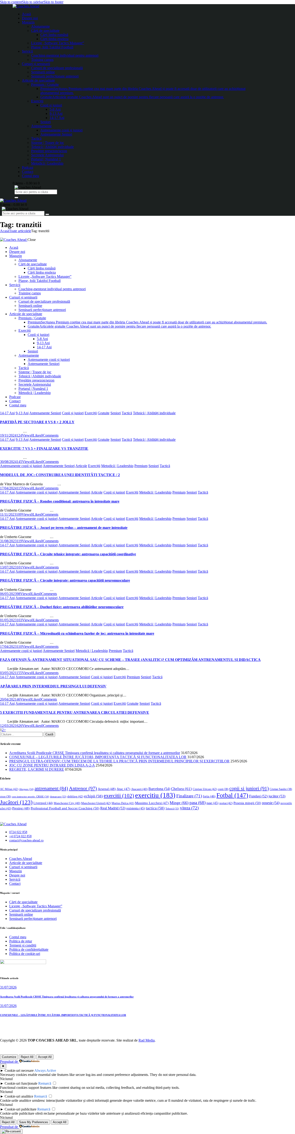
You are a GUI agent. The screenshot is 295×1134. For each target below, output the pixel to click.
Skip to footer (53, 2)
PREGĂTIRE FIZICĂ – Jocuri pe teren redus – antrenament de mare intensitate (63, 528)
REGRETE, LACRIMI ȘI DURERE (36, 769)
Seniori (115, 413)
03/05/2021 (8, 673)
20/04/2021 (8, 699)
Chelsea (181, 789)
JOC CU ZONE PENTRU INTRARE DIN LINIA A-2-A (52, 765)
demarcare (58, 796)
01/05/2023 (8, 620)
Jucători (16, 802)
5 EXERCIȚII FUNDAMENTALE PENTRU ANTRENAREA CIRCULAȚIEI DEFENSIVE (74, 712)
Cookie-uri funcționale (21, 1083)
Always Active (45, 1070)
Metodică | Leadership (117, 466)
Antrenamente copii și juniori (21, 466)
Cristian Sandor (281, 789)
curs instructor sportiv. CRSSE (30, 796)
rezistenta (135, 808)
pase (212, 803)
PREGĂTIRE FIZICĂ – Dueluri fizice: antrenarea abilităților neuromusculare (62, 607)
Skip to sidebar (33, 2)
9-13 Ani (22, 413)
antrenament (51, 788)
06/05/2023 (8, 594)
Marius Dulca (123, 803)
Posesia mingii (247, 803)
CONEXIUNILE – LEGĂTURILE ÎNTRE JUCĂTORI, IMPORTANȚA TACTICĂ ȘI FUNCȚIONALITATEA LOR (97, 757)
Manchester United (96, 803)
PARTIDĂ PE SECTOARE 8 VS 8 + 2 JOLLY (37, 422)
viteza (189, 807)
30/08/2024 (8, 462)
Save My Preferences (33, 1122)
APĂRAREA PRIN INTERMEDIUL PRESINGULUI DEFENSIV (53, 686)
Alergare (26, 789)
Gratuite (103, 413)
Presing (21, 808)
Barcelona (159, 789)
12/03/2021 (8, 726)
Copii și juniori (73, 413)
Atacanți (139, 789)
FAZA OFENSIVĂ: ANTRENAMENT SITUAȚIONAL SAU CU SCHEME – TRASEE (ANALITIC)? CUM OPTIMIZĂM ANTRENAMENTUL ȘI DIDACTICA (130, 660)
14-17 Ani (7, 413)
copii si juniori (249, 788)
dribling (75, 796)
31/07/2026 (8, 987)
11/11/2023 (8, 514)
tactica (155, 808)
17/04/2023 (8, 646)
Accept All (45, 1057)
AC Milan (9, 789)
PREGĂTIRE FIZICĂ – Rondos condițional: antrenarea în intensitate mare (59, 501)
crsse (5, 796)
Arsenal (107, 789)
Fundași (258, 796)
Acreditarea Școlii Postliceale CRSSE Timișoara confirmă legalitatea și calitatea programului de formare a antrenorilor (94, 753)
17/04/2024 (8, 488)
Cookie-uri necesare (19, 1070)
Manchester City (67, 803)
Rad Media (147, 1040)
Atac (123, 789)
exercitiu (155, 795)
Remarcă (44, 1083)
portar (226, 803)
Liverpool (43, 803)
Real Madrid (112, 808)
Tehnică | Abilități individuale (154, 413)
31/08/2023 (8, 541)
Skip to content (11, 2)
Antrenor (83, 788)
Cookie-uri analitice (19, 1096)
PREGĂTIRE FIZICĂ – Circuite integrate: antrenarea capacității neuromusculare (65, 580)
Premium (141, 466)
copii (223, 789)
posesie (271, 803)
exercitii (119, 796)
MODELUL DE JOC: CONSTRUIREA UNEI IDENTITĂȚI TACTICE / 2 (60, 475)
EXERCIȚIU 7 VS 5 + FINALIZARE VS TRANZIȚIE (44, 448)
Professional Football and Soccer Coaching (65, 808)
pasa (197, 802)
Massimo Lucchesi (152, 803)
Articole (81, 466)
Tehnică (172, 808)
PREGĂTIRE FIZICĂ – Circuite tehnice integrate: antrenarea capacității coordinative (68, 554)
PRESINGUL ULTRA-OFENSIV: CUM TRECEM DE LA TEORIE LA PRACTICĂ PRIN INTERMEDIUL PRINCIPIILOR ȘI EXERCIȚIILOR (119, 761)
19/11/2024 (8, 435)
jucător (276, 796)
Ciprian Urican (205, 789)
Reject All (27, 1057)
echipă (93, 796)
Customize (9, 1057)
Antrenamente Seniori (45, 413)
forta (209, 796)
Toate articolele (20, 231)
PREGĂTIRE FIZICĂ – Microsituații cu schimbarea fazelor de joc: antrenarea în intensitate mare (77, 633)
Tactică (127, 413)
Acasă (4, 231)
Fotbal (232, 795)
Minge (179, 802)
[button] (36, 435)
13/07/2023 (8, 567)
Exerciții (91, 413)
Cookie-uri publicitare (20, 1109)
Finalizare (189, 796)
